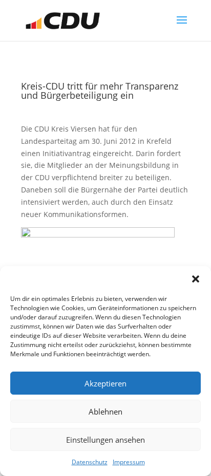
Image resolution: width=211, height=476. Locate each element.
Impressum (129, 462)
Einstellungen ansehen (105, 440)
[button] (196, 279)
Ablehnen (105, 411)
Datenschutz (90, 462)
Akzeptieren (105, 383)
